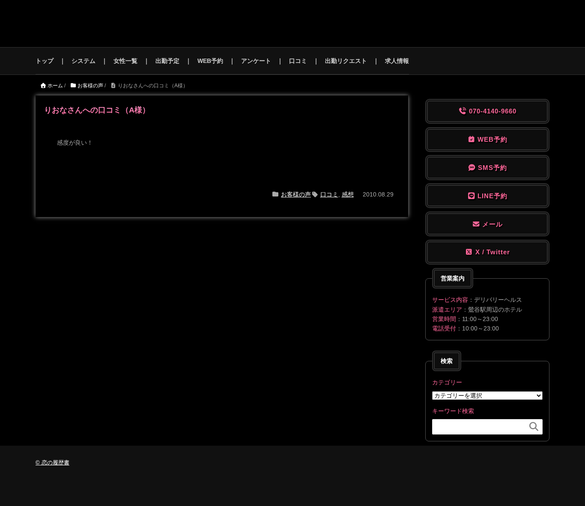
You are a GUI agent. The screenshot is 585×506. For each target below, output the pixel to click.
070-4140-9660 (491, 111)
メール (491, 224)
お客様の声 (296, 194)
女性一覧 (125, 60)
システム (84, 60)
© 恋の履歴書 (52, 462)
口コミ (298, 60)
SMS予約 (491, 167)
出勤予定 (167, 60)
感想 (348, 194)
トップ (45, 60)
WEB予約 (210, 60)
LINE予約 (491, 196)
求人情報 (397, 60)
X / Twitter (491, 252)
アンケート (256, 60)
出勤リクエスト (346, 60)
